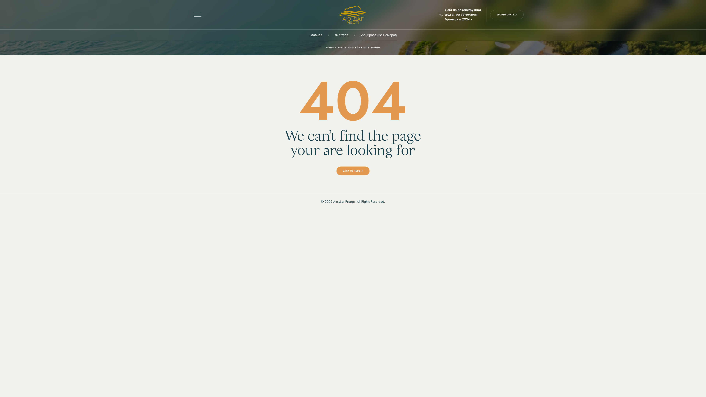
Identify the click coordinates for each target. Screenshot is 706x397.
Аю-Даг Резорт (344, 201)
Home (330, 47)
